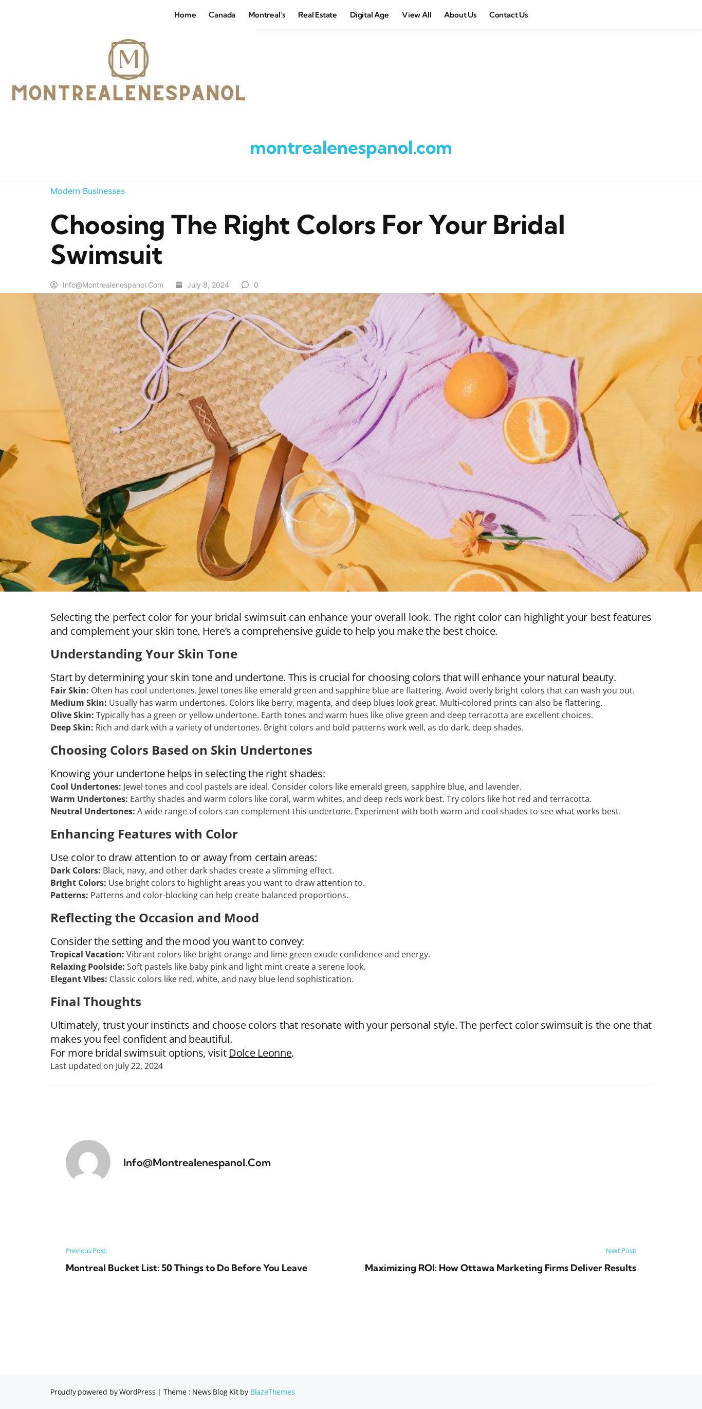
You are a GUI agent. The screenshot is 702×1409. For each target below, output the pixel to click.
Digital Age (369, 15)
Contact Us (508, 15)
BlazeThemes (272, 1392)
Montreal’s (266, 15)
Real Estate (317, 15)
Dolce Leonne (260, 1053)
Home (185, 15)
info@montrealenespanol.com (113, 284)
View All (416, 15)
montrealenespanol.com (351, 147)
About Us (460, 15)
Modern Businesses (87, 191)
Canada (222, 15)
